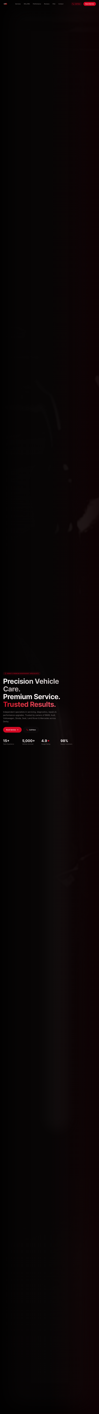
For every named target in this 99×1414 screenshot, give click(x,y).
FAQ (54, 4)
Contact (60, 4)
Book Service (89, 4)
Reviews (47, 4)
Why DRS (27, 4)
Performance (37, 4)
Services (18, 4)
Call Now (77, 4)
